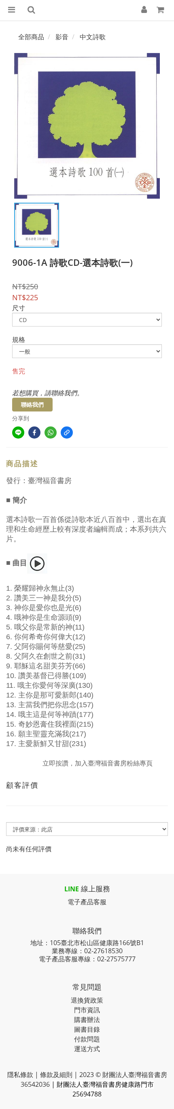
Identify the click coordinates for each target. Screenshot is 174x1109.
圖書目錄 (87, 1029)
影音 (61, 36)
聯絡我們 (32, 404)
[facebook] (34, 432)
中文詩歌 (93, 36)
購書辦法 (87, 1019)
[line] (18, 432)
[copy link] (67, 432)
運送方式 (87, 1048)
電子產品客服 (87, 901)
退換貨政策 (87, 1000)
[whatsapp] (51, 432)
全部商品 (31, 36)
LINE (71, 888)
